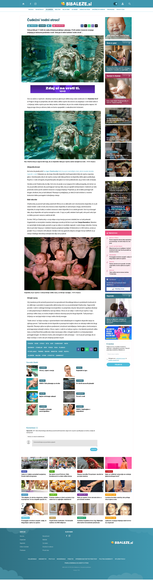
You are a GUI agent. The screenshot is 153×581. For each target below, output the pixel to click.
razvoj (66, 351)
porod (50, 347)
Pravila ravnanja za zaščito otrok (76, 563)
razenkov (31, 347)
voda (56, 347)
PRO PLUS (52, 559)
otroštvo (51, 355)
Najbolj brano (113, 233)
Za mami (74, 9)
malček (38, 355)
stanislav (39, 347)
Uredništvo (42, 559)
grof (45, 347)
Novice (31, 9)
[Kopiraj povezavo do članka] (96, 25)
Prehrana (110, 9)
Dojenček (49, 9)
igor (51, 343)
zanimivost (60, 355)
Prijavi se (93, 449)
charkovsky (59, 343)
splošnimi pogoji (120, 358)
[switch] (115, 3)
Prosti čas (120, 9)
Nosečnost (40, 9)
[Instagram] (35, 4)
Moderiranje (61, 559)
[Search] (129, 4)
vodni (36, 343)
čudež (61, 351)
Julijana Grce (33, 25)
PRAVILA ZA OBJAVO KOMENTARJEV (36, 436)
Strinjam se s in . (117, 359)
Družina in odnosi (98, 9)
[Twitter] (85, 25)
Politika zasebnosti (106, 559)
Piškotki (70, 559)
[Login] (122, 4)
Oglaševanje (32, 559)
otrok (44, 355)
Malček (57, 9)
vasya (66, 343)
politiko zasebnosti (113, 360)
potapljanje (32, 351)
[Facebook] (30, 4)
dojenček (31, 355)
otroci (42, 343)
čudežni (30, 343)
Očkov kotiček (85, 9)
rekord (47, 351)
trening (40, 351)
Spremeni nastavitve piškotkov (86, 559)
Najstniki (66, 9)
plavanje (62, 347)
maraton (54, 351)
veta (47, 343)
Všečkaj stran (119, 289)
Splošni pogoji (120, 559)
